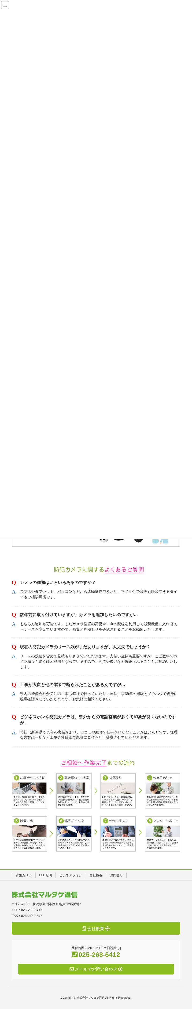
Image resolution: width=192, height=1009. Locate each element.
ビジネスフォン (70, 875)
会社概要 (96, 875)
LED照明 (45, 875)
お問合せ (116, 875)
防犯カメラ (23, 875)
